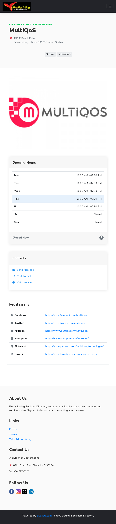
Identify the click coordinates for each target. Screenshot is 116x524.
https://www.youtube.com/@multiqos (67, 330)
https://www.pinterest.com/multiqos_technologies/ (74, 346)
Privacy (13, 429)
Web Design (43, 24)
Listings (15, 24)
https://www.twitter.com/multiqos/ (65, 323)
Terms (13, 434)
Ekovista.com (44, 515)
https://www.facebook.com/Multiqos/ (66, 315)
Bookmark (65, 54)
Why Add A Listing (20, 439)
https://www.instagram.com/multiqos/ (67, 338)
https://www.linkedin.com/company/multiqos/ (71, 354)
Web (28, 24)
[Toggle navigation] (110, 6)
